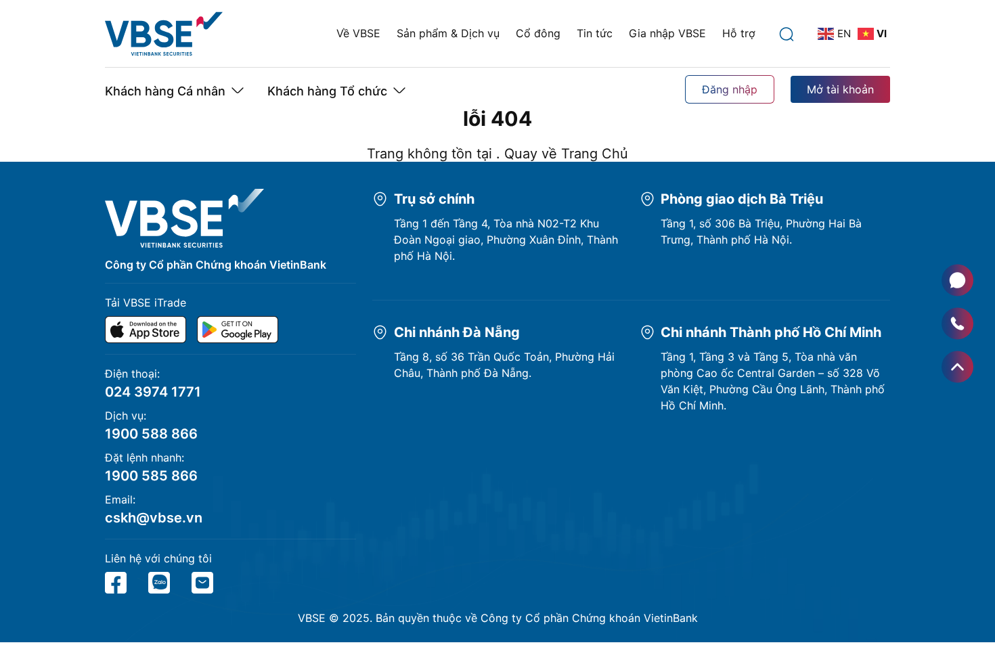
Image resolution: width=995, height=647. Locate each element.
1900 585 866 (151, 476)
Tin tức (595, 33)
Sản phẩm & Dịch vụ (448, 33)
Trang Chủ (594, 154)
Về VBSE (358, 33)
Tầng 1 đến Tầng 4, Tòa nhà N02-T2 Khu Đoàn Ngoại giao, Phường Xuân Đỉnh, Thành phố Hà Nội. (506, 240)
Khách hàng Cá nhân (165, 91)
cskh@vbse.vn (153, 518)
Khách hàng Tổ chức (327, 91)
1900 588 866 (151, 434)
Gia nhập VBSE (667, 33)
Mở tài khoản (840, 89)
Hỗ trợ (738, 33)
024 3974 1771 (153, 392)
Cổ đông (538, 33)
